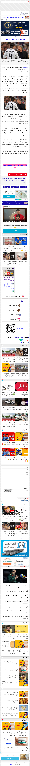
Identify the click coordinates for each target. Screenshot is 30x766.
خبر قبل (7, 187)
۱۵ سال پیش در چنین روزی (13, 301)
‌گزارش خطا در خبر (26, 340)
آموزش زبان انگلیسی (14, 315)
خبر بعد (23, 187)
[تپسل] (3, 207)
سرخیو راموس (20, 342)
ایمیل (27, 472)
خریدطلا (8, 196)
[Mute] (6, 221)
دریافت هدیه (10, 758)
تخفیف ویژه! (15, 231)
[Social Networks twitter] (18, 200)
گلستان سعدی (12, 310)
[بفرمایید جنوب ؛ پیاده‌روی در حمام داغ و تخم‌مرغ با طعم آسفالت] (8, 273)
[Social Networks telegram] (16, 200)
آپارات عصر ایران (14, 319)
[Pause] (4, 221)
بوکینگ (22, 500)
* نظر (27, 477)
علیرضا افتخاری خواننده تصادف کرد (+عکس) (17, 591)
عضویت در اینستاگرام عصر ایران (13, 296)
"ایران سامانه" (12, 764)
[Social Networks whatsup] (20, 200)
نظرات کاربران (15, 187)
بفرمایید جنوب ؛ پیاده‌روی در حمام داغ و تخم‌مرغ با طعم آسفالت (9, 279)
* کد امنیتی (26, 488)
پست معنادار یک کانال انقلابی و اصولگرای (18, 607)
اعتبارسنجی (26, 500)
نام (27, 467)
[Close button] (29, 752)
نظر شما (26, 465)
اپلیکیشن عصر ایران (20, 328)
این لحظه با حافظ (13, 305)
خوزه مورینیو (15, 342)
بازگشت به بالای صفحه (22, 538)
